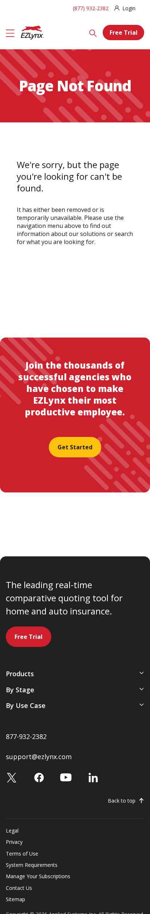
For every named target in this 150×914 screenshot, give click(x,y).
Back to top (121, 801)
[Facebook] (39, 777)
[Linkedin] (93, 777)
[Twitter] (11, 777)
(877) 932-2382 (90, 8)
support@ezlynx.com (39, 756)
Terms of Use (22, 853)
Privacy (14, 842)
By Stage (20, 689)
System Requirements (32, 865)
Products (20, 673)
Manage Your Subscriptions (38, 876)
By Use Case (26, 705)
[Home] (32, 32)
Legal (12, 830)
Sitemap (15, 899)
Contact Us (19, 888)
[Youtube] (66, 777)
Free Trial (124, 32)
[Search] (93, 32)
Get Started (75, 447)
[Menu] (10, 32)
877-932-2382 (26, 736)
